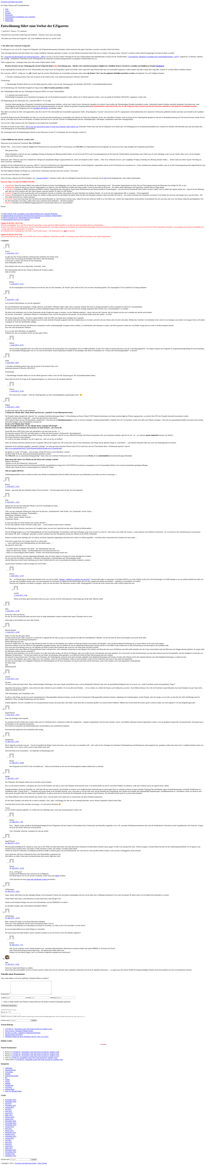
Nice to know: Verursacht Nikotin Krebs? (19, 1031)
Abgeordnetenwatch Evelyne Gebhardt (16, 219)
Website (53, 998)
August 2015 (9, 1107)
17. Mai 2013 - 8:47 (12, 778)
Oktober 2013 (10, 1134)
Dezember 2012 (10, 1150)
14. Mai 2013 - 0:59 (12, 741)
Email (28, 998)
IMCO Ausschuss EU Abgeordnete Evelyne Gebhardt (21, 217)
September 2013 (10, 1136)
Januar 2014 (9, 1130)
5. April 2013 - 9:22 (12, 679)
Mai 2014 (8, 1129)
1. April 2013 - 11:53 (12, 486)
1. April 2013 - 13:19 (16, 576)
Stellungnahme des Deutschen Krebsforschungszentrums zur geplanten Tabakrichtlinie (32, 216)
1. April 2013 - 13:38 (12, 611)
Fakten (7, 1080)
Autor (7, 11)
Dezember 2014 (10, 1121)
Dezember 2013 (10, 1132)
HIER (57, 876)
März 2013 (9, 1148)
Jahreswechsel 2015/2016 (14, 1035)
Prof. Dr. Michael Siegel (13, 1091)
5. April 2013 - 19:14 (12, 715)
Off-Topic (8, 1087)
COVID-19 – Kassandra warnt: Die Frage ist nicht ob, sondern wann (28, 1029)
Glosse (7, 1081)
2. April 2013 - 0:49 (20, 595)
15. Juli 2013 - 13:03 (12, 964)
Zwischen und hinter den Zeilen (11, 2)
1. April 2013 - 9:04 (12, 362)
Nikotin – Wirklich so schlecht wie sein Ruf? (74, 579)
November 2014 (10, 1123)
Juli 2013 (8, 1140)
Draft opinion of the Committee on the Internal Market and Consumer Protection (30, 214)
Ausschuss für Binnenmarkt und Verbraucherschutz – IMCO (25, 57)
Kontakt (8, 13)
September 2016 (10, 1102)
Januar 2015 (9, 1119)
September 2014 (10, 1125)
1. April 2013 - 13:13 (12, 502)
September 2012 (10, 1156)
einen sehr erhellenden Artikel (37, 879)
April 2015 (9, 1113)
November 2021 (10, 1100)
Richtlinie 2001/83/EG (41, 108)
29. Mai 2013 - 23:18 (12, 918)
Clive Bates (9, 1072)
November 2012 (10, 1152)
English (7, 1074)
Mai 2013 (8, 1144)
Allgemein (8, 1068)
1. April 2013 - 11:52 (16, 284)
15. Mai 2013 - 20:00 (16, 763)
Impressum (9, 15)
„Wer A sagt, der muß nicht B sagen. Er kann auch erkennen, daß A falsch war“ (52, 127)
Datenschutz (9, 21)
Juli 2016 (8, 1103)
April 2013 (9, 1146)
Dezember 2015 (10, 1105)
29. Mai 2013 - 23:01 (12, 891)
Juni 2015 (8, 1111)
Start (6, 9)
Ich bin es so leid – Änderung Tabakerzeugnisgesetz (22, 1033)
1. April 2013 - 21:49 (12, 632)
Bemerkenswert (10, 1070)
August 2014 (9, 1127)
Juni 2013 (8, 1142)
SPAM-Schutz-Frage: (9, 1010)
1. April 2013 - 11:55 (16, 345)
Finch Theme (42, 1163)
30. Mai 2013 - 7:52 (16, 945)
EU (6, 1078)
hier (105, 178)
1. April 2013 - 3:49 (12, 299)
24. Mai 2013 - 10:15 (12, 843)
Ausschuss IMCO (42, 178)
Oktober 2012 (10, 1154)
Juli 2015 (8, 1109)
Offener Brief (9, 1089)
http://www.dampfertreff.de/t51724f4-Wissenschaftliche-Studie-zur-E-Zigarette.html (33, 448)
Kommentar (5, 994)
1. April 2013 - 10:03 (12, 407)
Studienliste (9, 19)
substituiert (160, 66)
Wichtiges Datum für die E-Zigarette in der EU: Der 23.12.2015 (26, 1037)
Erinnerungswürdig (11, 1076)
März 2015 (9, 1115)
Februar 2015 (9, 1117)
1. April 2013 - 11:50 (16, 391)
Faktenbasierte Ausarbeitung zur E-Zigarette (20, 17)
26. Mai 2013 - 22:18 (16, 868)
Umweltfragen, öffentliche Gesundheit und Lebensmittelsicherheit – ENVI (153, 57)
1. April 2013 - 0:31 (12, 253)
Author (3, 998)
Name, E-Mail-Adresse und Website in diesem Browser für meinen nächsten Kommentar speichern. (37, 1002)
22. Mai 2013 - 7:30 (16, 822)
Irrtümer (8, 1083)
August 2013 (9, 1138)
